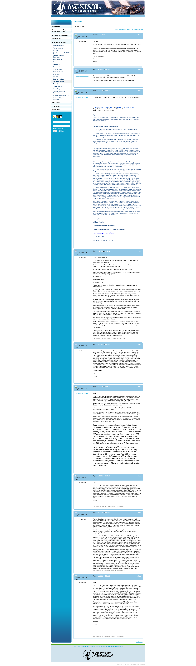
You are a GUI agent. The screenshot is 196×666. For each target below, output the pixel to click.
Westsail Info (56, 39)
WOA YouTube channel (81, 646)
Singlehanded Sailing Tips (61, 95)
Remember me (58, 128)
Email (54, 120)
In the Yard (56, 74)
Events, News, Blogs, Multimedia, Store (59, 31)
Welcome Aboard (58, 45)
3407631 (100, 476)
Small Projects (57, 59)
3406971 (100, 69)
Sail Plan (55, 76)
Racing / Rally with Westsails (59, 98)
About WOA (56, 103)
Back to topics (78, 21)
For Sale (55, 84)
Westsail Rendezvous (59, 35)
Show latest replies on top (122, 29)
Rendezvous (57, 62)
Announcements (58, 48)
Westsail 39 (56, 67)
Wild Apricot (128, 664)
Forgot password (61, 130)
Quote (139, 35)
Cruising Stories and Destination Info (59, 92)
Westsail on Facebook (115, 646)
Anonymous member (82, 76)
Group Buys (57, 89)
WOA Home (56, 26)
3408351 (100, 576)
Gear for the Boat (58, 79)
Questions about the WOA (61, 53)
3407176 (100, 251)
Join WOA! (56, 106)
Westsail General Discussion (58, 56)
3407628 (100, 386)
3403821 (102, 35)
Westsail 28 (56, 64)
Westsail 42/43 (57, 69)
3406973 (100, 90)
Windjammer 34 (58, 72)
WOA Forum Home (59, 42)
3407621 (100, 344)
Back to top (139, 642)
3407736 (100, 512)
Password (55, 124)
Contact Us (56, 110)
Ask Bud (55, 50)
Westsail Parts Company (98, 646)
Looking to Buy (57, 86)
